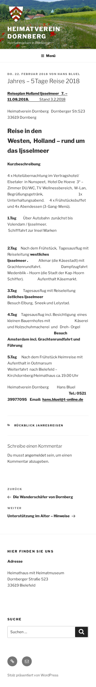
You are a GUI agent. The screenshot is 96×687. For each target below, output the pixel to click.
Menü (50, 56)
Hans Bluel (69, 74)
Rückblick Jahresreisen (39, 425)
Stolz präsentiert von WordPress (32, 675)
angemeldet (35, 455)
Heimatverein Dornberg (33, 32)
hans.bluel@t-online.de (62, 399)
